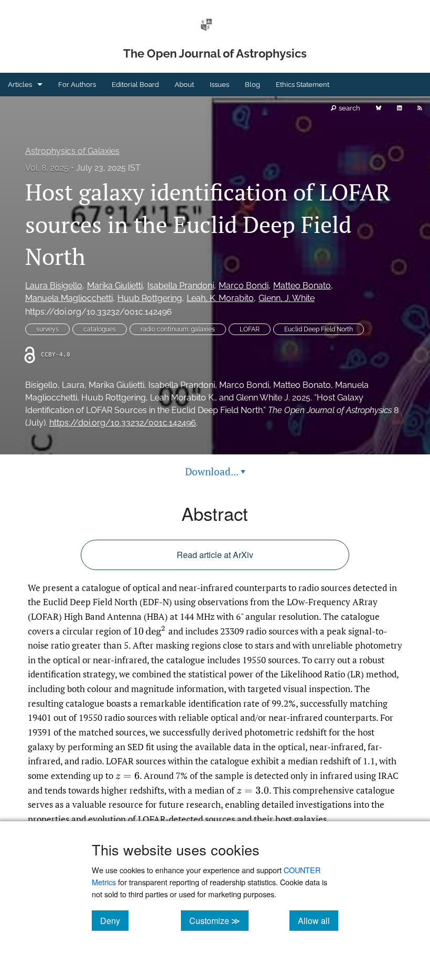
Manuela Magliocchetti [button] (69, 298)
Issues (219, 84)
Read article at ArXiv (215, 555)
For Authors (77, 84)
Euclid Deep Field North (318, 329)
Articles (20, 84)
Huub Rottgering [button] (149, 298)
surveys (47, 329)
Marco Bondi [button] (243, 286)
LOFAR (250, 329)
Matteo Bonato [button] (302, 286)
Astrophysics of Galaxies (72, 151)
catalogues (99, 329)
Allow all (318, 920)
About (184, 84)
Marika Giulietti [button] (115, 286)
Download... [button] (215, 471)
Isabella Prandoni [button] (180, 286)
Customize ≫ (219, 920)
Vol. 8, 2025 (47, 168)
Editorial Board (135, 84)
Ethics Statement (302, 84)
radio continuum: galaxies (178, 329)
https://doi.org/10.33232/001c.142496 (98, 312)
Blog (252, 84)
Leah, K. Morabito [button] (220, 298)
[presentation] (149, 631)
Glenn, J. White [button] (287, 298)
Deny (114, 920)
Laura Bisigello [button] (53, 286)
